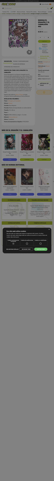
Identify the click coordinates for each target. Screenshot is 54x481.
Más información (15, 237)
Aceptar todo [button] (41, 249)
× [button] (49, 229)
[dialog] (27, 240)
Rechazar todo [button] (26, 249)
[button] (12, 249)
